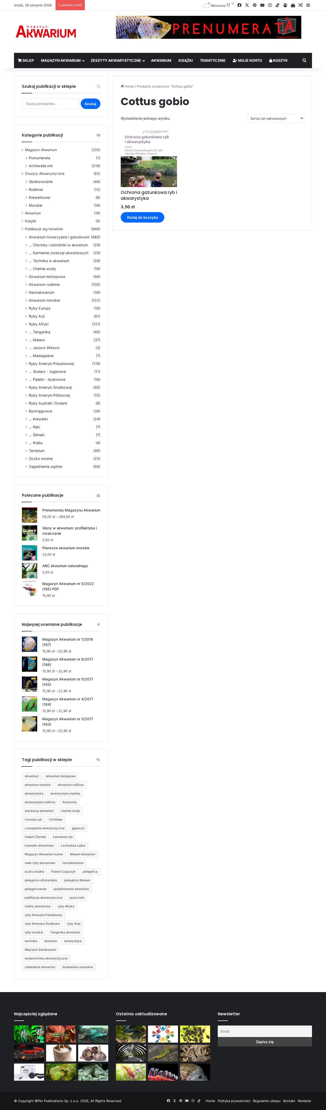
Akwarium (161, 60)
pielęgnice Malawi (77, 880)
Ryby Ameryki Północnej (49, 395)
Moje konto (249, 60)
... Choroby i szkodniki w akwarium (58, 245)
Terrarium (37, 450)
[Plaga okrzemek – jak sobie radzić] (61, 1034)
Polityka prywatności (234, 1101)
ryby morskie (34, 932)
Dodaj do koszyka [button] (142, 217)
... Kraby (36, 443)
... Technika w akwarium (49, 261)
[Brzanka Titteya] (131, 1072)
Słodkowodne (40, 181)
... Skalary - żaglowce (47, 371)
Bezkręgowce (40, 411)
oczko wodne (34, 871)
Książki (186, 60)
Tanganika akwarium (65, 932)
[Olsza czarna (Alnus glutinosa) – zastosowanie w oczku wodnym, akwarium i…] (195, 1034)
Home (129, 86)
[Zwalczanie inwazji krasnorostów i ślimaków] (93, 1072)
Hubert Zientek (35, 837)
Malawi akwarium (82, 854)
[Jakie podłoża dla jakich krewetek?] (29, 1053)
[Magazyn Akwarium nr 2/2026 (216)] (195, 1072)
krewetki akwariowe (39, 845)
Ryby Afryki (38, 324)
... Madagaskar (41, 355)
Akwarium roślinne (44, 284)
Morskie (35, 205)
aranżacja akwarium (39, 811)
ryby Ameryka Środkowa (42, 923)
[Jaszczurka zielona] (163, 1053)
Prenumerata (39, 158)
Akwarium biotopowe (47, 276)
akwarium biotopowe (61, 776)
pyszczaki (77, 897)
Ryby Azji (37, 316)
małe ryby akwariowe (40, 863)
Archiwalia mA (41, 166)
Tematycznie (213, 60)
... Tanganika (39, 332)
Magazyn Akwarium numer (44, 854)
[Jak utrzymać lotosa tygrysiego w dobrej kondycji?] (61, 1072)
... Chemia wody (42, 268)
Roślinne (36, 189)
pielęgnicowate (36, 889)
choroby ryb (33, 819)
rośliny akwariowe (38, 906)
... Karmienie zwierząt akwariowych (58, 253)
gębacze (78, 828)
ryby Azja (73, 923)
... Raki (34, 427)
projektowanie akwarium (71, 889)
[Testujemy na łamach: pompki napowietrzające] (29, 1072)
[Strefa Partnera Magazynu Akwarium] (163, 1034)
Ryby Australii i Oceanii (48, 403)
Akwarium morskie (44, 300)
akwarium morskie (38, 785)
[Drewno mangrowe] (195, 1053)
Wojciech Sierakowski (40, 950)
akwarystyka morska (65, 793)
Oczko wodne (41, 458)
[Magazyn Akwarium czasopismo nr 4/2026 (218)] (131, 1034)
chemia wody (70, 811)
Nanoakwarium (41, 292)
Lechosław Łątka (73, 845)
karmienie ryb (63, 837)
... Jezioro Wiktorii (44, 348)
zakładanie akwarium (40, 967)
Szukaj (90, 104)
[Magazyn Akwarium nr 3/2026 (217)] (163, 1072)
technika (31, 941)
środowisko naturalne (77, 967)
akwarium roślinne (71, 785)
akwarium (32, 776)
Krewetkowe (39, 197)
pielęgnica (90, 871)
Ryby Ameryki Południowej (51, 363)
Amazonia (69, 802)
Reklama (304, 1101)
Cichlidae (55, 819)
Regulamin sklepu (267, 1101)
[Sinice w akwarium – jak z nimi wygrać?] (93, 1034)
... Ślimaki (37, 435)
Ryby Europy (40, 308)
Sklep (28, 60)
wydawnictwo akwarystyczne (46, 958)
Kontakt (289, 1101)
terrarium (50, 941)
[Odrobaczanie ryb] (93, 1053)
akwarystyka (34, 793)
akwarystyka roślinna (40, 802)
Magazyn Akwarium (61, 60)
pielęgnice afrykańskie (41, 880)
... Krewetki (38, 419)
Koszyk (280, 60)
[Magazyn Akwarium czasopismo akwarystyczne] (46, 32)
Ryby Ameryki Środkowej (50, 387)
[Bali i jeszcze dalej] (131, 1053)
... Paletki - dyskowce (47, 379)
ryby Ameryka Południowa (43, 915)
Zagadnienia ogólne (45, 466)
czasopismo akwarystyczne (45, 828)
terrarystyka (73, 941)
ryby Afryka (66, 906)
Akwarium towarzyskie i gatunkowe (59, 237)
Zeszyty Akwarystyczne (116, 60)
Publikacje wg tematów (44, 229)
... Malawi (37, 340)
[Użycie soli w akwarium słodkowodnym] (61, 1053)
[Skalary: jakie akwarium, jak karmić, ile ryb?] (29, 1034)
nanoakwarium (73, 863)
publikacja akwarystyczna (43, 897)
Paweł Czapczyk (63, 871)
